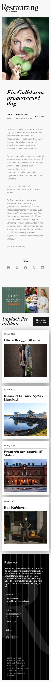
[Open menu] (42, 8)
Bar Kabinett (15, 507)
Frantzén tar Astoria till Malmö (23, 453)
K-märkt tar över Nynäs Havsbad (23, 398)
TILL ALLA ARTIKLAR (41, 321)
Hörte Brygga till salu (22, 340)
